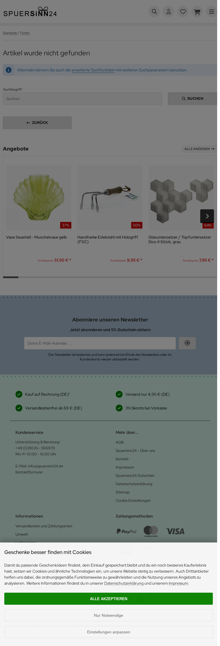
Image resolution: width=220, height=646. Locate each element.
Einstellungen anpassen (108, 632)
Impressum (178, 583)
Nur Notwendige (108, 615)
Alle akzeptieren (108, 599)
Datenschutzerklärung (124, 583)
